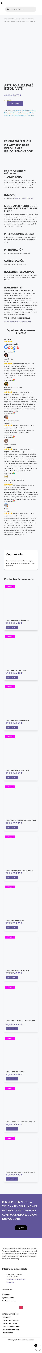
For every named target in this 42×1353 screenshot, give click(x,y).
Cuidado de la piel (24, 113)
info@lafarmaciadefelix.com (16, 1279)
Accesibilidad (8, 1333)
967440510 (10, 1282)
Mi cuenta (6, 1295)
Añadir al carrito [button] (11, 627)
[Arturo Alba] (11, 128)
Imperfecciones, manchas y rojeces (15, 115)
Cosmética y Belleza (14, 19)
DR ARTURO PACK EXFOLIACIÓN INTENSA (17, 322)
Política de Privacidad (11, 1320)
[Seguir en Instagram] (21, 1307)
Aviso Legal (7, 1317)
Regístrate (21, 1228)
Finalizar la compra (9, 1301)
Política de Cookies (10, 1323)
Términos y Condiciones (11, 1326)
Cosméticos (13, 113)
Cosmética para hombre (20, 110)
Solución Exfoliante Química (24, 198)
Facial (22, 19)
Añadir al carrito (14, 103)
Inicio (5, 19)
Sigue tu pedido (8, 1298)
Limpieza (31, 115)
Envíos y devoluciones (11, 1330)
